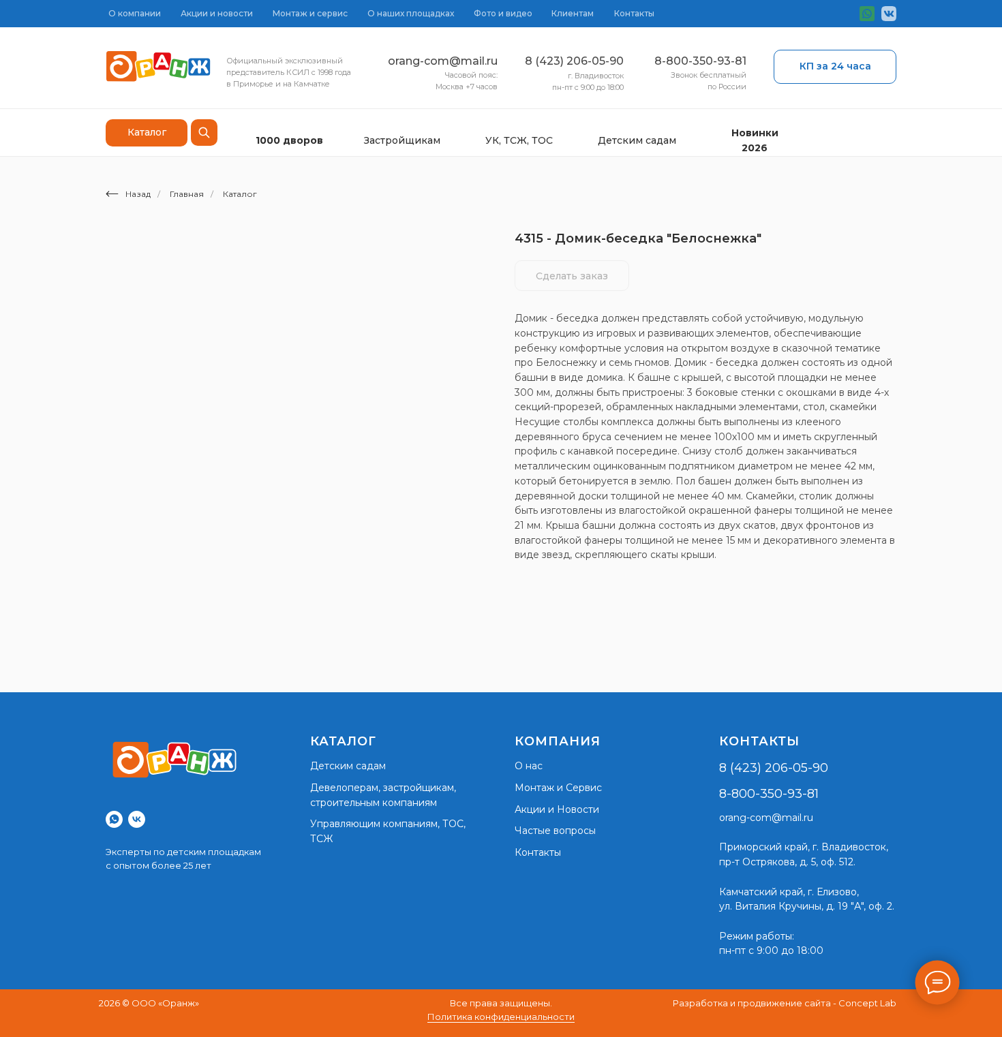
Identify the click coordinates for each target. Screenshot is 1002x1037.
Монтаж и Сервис (558, 787)
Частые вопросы (555, 830)
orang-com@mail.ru (443, 61)
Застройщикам (402, 140)
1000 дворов (289, 140)
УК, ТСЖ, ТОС (519, 140)
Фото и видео (503, 13)
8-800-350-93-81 (700, 61)
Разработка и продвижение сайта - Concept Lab (784, 1002)
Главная (187, 194)
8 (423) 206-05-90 (574, 61)
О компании (134, 13)
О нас (529, 766)
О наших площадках (410, 13)
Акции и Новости (557, 809)
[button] (835, 67)
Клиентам (572, 13)
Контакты (634, 13)
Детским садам (637, 140)
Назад (138, 194)
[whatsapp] (114, 819)
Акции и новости (217, 13)
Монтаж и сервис (310, 13)
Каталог (240, 194)
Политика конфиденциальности (501, 1016)
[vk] (136, 819)
